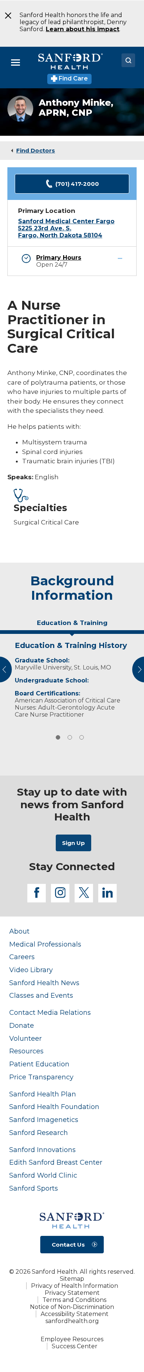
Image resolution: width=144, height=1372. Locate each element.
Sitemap (72, 1278)
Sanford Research (38, 1132)
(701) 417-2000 (77, 183)
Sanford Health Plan (42, 1094)
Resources (26, 1051)
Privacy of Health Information (74, 1285)
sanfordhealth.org (72, 1321)
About (19, 931)
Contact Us (68, 1244)
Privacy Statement (72, 1292)
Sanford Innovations (42, 1149)
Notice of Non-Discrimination (72, 1306)
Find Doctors (35, 150)
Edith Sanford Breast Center (55, 1162)
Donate (21, 1025)
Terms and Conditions (74, 1299)
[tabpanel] (72, 678)
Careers (22, 956)
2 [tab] (70, 737)
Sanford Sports (33, 1188)
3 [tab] (81, 737)
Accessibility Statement (75, 1313)
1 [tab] (58, 737)
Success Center (74, 1346)
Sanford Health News (44, 982)
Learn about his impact (82, 29)
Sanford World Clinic (43, 1175)
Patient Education (39, 1064)
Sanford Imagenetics (43, 1119)
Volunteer (25, 1038)
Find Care (72, 78)
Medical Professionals (45, 944)
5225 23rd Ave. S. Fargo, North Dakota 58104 (60, 232)
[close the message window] (6, 15)
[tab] (72, 625)
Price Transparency (41, 1077)
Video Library (31, 969)
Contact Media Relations (50, 1012)
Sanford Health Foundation (54, 1106)
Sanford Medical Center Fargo (66, 221)
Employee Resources (72, 1339)
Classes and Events (41, 995)
